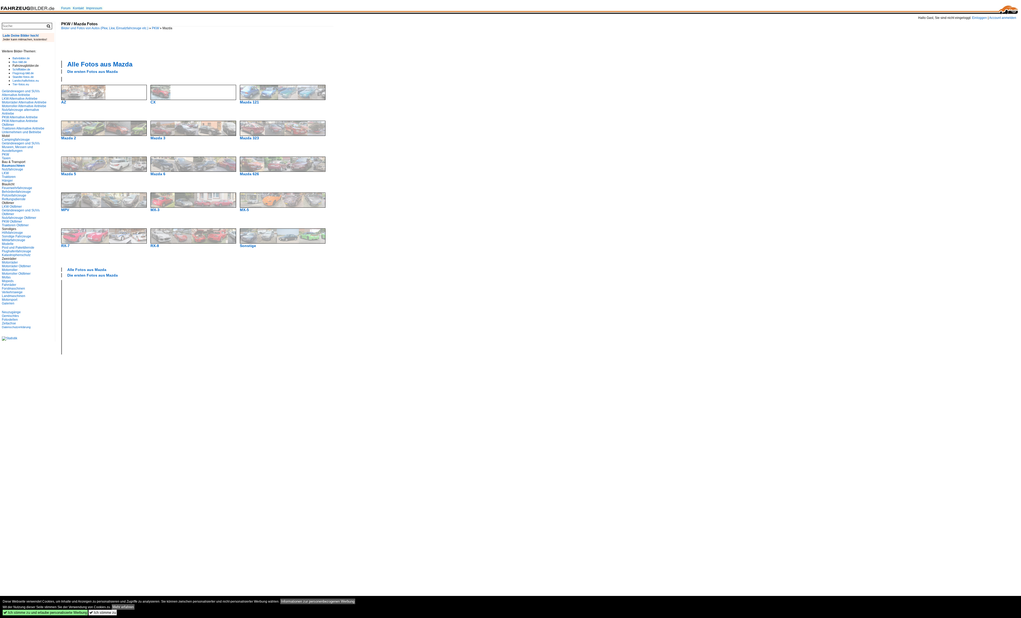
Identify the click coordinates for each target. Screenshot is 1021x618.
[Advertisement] (197, 45)
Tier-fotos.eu (20, 84)
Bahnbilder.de (21, 58)
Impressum (94, 8)
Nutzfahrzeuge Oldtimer (19, 218)
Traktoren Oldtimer (15, 225)
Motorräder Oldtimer (16, 266)
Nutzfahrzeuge (12, 169)
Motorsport (9, 300)
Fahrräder (9, 285)
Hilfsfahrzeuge (12, 233)
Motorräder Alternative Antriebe (24, 102)
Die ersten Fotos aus (92, 71)
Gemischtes (10, 316)
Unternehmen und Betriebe (21, 132)
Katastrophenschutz (16, 255)
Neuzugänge (11, 312)
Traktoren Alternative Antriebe (23, 128)
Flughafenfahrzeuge (16, 251)
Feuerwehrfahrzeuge (17, 188)
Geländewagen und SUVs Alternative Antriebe (21, 93)
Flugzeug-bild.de (23, 73)
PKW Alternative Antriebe (20, 117)
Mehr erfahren (123, 607)
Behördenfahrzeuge (16, 192)
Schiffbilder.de (21, 69)
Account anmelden (1002, 18)
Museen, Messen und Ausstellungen (17, 149)
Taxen (6, 158)
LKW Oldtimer (12, 206)
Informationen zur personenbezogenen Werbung (317, 601)
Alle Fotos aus (99, 64)
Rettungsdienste (14, 199)
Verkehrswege (12, 292)
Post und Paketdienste (18, 247)
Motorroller (10, 270)
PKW (155, 28)
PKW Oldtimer (12, 221)
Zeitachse (9, 323)
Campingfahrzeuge (16, 139)
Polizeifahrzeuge (14, 195)
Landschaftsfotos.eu (25, 80)
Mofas (6, 277)
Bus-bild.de (19, 62)
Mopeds (8, 281)
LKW (5, 173)
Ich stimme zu (102, 613)
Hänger (7, 180)
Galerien (8, 303)
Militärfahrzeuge (13, 240)
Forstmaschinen (13, 288)
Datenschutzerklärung (16, 327)
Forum (65, 8)
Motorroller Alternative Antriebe (24, 106)
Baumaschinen (13, 166)
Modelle (8, 244)
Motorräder (10, 262)
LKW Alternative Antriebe (19, 99)
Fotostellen (10, 319)
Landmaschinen (13, 296)
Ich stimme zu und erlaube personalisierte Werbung (45, 613)
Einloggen (979, 18)
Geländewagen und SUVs (21, 143)
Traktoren (9, 177)
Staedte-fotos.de (23, 76)
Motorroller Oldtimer (16, 273)
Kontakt (78, 8)
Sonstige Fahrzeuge (16, 236)
